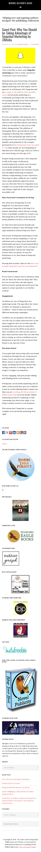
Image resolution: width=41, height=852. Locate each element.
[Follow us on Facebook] (3, 432)
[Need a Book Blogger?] (20, 584)
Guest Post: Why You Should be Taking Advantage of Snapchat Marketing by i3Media (19, 34)
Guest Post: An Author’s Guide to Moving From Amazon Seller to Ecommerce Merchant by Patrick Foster (19, 800)
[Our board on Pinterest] (10, 432)
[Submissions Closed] (20, 536)
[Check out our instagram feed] (24, 432)
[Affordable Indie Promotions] (20, 608)
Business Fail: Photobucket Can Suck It (16, 787)
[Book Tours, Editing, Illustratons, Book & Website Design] (20, 689)
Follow (4, 444)
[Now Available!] (20, 510)
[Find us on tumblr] (21, 432)
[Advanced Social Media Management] (20, 630)
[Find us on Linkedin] (14, 432)
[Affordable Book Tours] (20, 727)
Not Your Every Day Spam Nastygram (16, 779)
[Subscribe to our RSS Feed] (17, 432)
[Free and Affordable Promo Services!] (20, 467)
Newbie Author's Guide (20, 3)
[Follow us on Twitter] (7, 432)
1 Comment (35, 44)
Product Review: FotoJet (11, 783)
